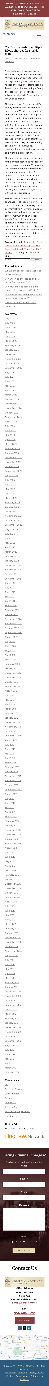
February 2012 (12, 1072)
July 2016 (9, 852)
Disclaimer (24, 1236)
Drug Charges (34, 58)
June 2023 (10, 484)
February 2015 (12, 929)
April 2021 (10, 601)
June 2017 (10, 803)
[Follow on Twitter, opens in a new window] (24, 1328)
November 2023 (13, 462)
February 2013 (12, 1018)
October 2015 (11, 893)
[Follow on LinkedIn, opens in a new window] (29, 1328)
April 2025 (10, 390)
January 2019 (11, 718)
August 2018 (11, 740)
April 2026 (10, 336)
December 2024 (13, 404)
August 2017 (11, 794)
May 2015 (9, 915)
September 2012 (13, 1041)
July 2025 (10, 377)
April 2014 (10, 973)
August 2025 (11, 372)
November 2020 (13, 623)
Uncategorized (12, 1116)
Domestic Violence (14, 1089)
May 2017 (9, 807)
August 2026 (11, 318)
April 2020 (10, 655)
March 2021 (11, 605)
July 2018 (9, 745)
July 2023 (10, 480)
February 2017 (12, 821)
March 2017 (11, 816)
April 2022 (10, 547)
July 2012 (9, 1050)
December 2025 (13, 354)
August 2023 (11, 475)
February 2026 (12, 345)
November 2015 (13, 888)
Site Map (22, 1372)
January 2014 (11, 987)
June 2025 (10, 381)
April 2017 (10, 812)
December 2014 (13, 937)
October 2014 (11, 946)
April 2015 (10, 920)
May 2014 (9, 969)
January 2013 (11, 1023)
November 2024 (13, 408)
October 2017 (11, 785)
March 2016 (11, 870)
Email (24, 1179)
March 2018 (11, 763)
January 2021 (11, 614)
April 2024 (10, 439)
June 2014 (10, 964)
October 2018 (11, 731)
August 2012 (11, 1045)
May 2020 (10, 650)
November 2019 (13, 677)
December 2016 (13, 830)
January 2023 (12, 507)
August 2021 (11, 583)
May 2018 (9, 754)
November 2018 (13, 727)
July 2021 (9, 588)
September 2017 (13, 789)
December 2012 (13, 1027)
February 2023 (12, 502)
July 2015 (9, 906)
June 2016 (10, 857)
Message (24, 1205)
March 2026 (11, 341)
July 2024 (10, 426)
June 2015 (10, 911)
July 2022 (10, 534)
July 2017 (9, 798)
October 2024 (12, 413)
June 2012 (10, 1054)
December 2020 (13, 619)
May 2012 (9, 1059)
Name (24, 1166)
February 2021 (12, 610)
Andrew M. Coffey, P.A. (22, 1366)
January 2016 (11, 879)
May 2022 (10, 543)
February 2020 (12, 664)
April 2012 (10, 1063)
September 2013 (13, 1005)
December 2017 (13, 776)
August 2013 (11, 1009)
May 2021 (9, 596)
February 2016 (12, 875)
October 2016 (11, 839)
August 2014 (11, 955)
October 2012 (11, 1036)
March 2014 (11, 978)
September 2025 (13, 368)
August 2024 (11, 422)
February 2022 (12, 556)
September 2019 (13, 686)
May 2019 (9, 700)
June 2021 (10, 592)
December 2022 (13, 511)
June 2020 (10, 646)
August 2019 (11, 691)
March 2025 (11, 395)
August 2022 (11, 529)
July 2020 (10, 641)
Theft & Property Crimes (17, 1111)
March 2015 (10, 924)
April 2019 (10, 704)
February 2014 (12, 982)
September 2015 (13, 897)
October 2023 (12, 466)
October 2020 (12, 628)
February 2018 (12, 767)
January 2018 (11, 771)
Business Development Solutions (23, 1376)
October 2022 (12, 520)
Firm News (9, 62)
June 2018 (10, 749)
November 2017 (13, 780)
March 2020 (11, 659)
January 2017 (11, 825)
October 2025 (12, 363)
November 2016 (13, 834)
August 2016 (11, 848)
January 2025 (12, 399)
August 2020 (11, 637)
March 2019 (11, 709)
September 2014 (13, 951)
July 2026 (10, 323)
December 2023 (13, 457)
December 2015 (13, 884)
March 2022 (11, 552)
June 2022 (10, 538)
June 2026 (10, 327)
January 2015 (11, 933)
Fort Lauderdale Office (24, 1303)
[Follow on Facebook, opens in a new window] (20, 1328)
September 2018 (13, 736)
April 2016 (10, 866)
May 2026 (10, 332)
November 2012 (13, 1032)
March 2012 (11, 1068)
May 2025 (10, 386)
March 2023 (11, 498)
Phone (24, 1192)
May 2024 (10, 435)
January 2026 (12, 350)
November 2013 (13, 996)
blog (7, 1084)
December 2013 (13, 991)
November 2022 (13, 516)
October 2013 (11, 1000)
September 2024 (13, 417)
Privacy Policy (36, 1372)
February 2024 (12, 448)
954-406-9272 (9, 34)
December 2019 (13, 673)
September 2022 (13, 525)
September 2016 (13, 843)
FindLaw (24, 1379)
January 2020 (12, 668)
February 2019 (12, 713)
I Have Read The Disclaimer (26, 1242)
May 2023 (10, 489)
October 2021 (11, 574)
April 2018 (10, 758)
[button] (39, 34)
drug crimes (33, 202)
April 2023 (10, 493)
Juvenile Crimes (13, 1107)
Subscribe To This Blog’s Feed (20, 1128)
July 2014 (9, 960)
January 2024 (12, 453)
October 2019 (11, 682)
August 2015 (11, 902)
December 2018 (13, 722)
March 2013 (11, 1014)
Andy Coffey (12, 58)
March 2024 (11, 444)
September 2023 (13, 471)
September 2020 (13, 632)
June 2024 (10, 430)
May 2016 (9, 861)
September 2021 (13, 579)
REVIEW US (24, 1321)
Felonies (9, 1098)
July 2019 (9, 695)
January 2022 (12, 561)
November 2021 (13, 570)
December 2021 (13, 565)
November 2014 (13, 942)
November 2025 (13, 359)
